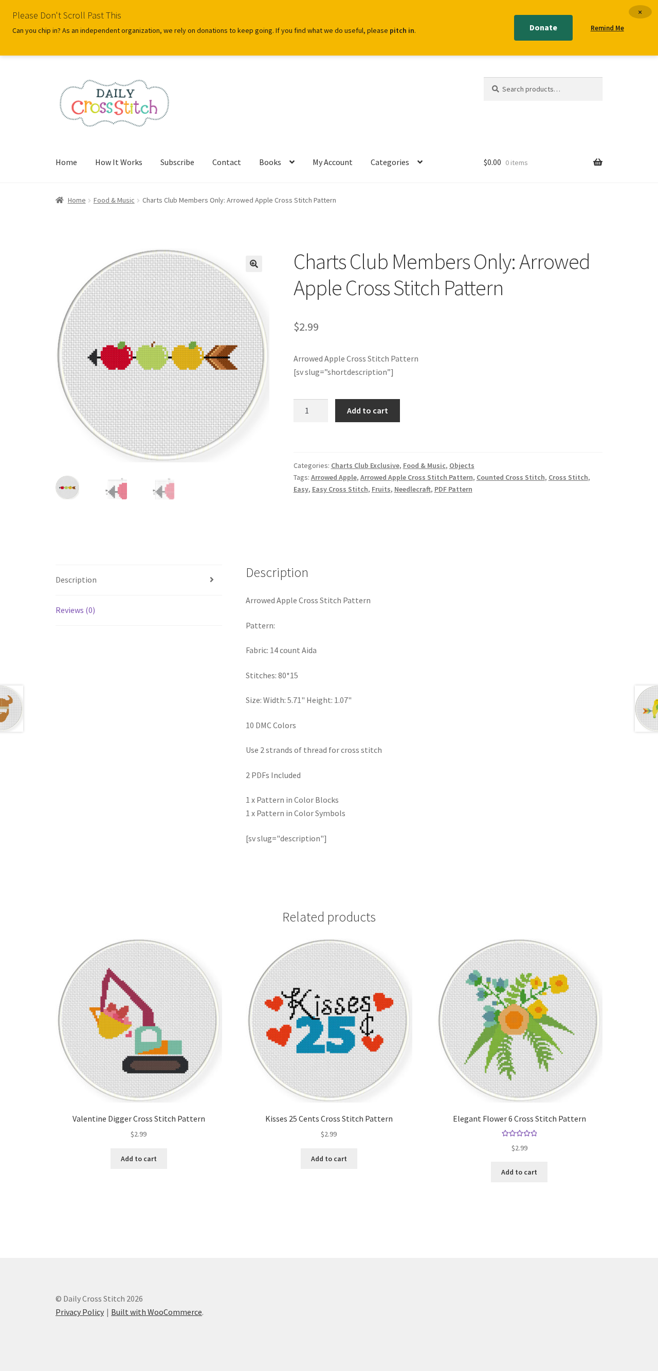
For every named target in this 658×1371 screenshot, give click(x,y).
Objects (461, 465)
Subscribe (177, 162)
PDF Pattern (453, 489)
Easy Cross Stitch (340, 489)
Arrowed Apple (334, 477)
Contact (226, 162)
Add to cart (367, 410)
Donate (543, 27)
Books (270, 162)
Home (66, 162)
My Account (333, 162)
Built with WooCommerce (156, 1312)
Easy (301, 489)
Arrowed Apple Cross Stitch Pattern (416, 477)
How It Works (118, 162)
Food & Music (114, 200)
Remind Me (607, 28)
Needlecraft (412, 489)
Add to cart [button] (139, 1158)
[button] (254, 264)
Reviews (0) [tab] (75, 610)
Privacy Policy (80, 1312)
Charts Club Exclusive (365, 465)
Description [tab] (76, 579)
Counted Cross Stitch (511, 477)
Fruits (381, 489)
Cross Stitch (568, 477)
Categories (390, 162)
